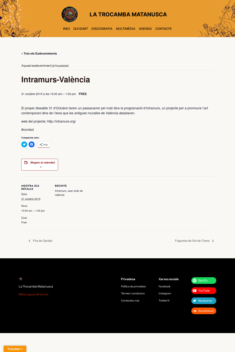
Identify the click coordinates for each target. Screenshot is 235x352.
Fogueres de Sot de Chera (192, 240)
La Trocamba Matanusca (36, 286)
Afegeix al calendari (42, 162)
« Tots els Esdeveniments (39, 53)
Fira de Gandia (42, 240)
